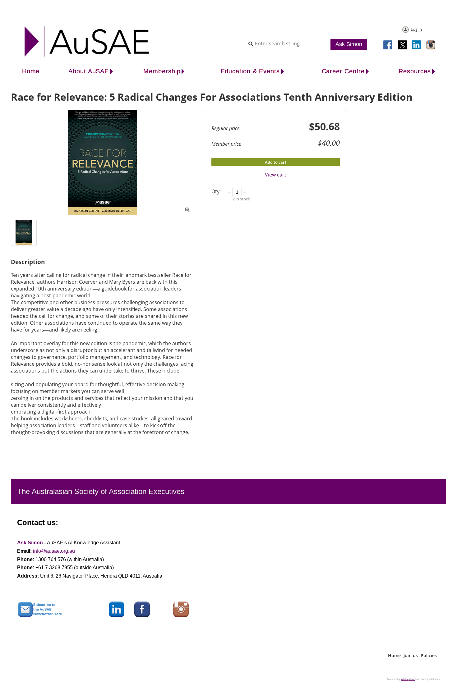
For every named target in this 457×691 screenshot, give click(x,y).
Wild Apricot (408, 679)
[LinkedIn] (417, 45)
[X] (403, 45)
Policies (429, 655)
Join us (411, 655)
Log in (416, 29)
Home (394, 655)
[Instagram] (431, 45)
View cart (275, 174)
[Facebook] (388, 45)
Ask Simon (348, 44)
